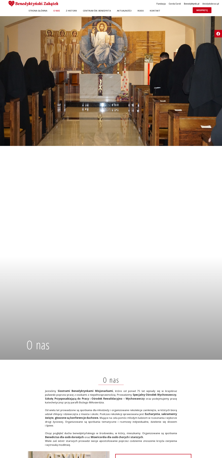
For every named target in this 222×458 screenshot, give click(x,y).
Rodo (141, 10)
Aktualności (124, 10)
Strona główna (38, 10)
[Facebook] (218, 33)
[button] (161, 4)
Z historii (71, 10)
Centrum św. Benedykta (97, 10)
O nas (56, 10)
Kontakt (155, 10)
